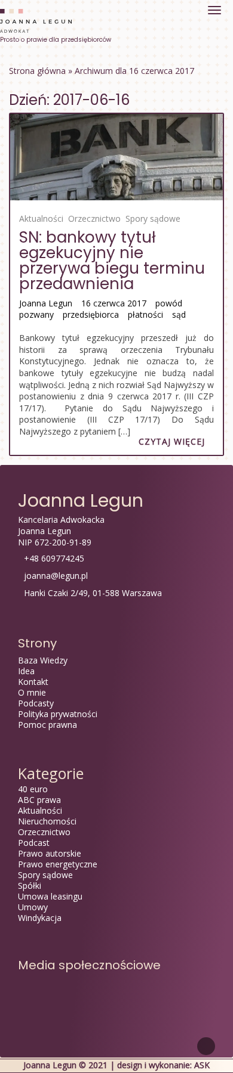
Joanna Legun (45, 303)
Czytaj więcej (172, 441)
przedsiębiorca (91, 314)
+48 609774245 (54, 558)
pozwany (36, 314)
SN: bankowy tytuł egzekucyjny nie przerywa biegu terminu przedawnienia (112, 260)
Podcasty (36, 703)
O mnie (32, 692)
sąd (179, 314)
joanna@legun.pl (56, 575)
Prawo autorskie (49, 853)
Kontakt (33, 681)
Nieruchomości (47, 821)
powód (168, 303)
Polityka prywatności (57, 714)
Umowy (33, 907)
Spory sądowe (152, 218)
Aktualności (41, 218)
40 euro (33, 789)
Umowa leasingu (50, 896)
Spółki (29, 885)
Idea (26, 671)
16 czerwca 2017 (113, 303)
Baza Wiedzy (43, 660)
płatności (145, 314)
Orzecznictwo (94, 218)
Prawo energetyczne (57, 864)
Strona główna (37, 70)
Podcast (34, 842)
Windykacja (40, 917)
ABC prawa (39, 799)
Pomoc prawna (47, 724)
